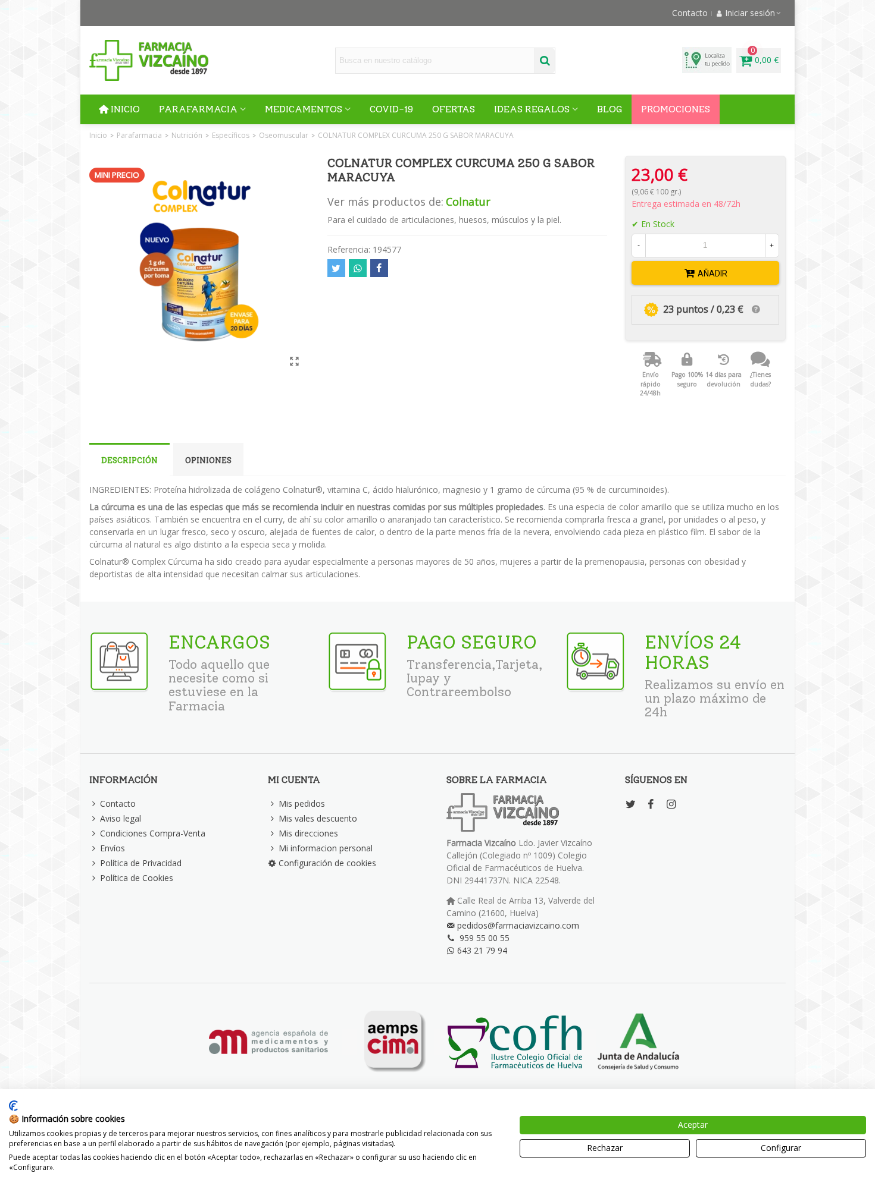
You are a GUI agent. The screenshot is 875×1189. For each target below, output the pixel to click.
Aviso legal (120, 818)
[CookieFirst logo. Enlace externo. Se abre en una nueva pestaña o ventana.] (13, 1105)
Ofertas (453, 109)
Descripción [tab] (129, 460)
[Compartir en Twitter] (336, 268)
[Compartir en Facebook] (379, 268)
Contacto (118, 803)
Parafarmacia (198, 109)
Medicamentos (303, 109)
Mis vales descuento (318, 818)
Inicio (125, 109)
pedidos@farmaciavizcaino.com (518, 925)
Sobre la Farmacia (496, 779)
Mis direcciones (308, 833)
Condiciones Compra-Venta (152, 833)
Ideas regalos (532, 109)
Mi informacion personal (326, 848)
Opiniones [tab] (208, 460)
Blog (609, 109)
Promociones (675, 109)
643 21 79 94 (482, 950)
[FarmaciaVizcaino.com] (148, 60)
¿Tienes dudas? (760, 379)
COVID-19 (391, 109)
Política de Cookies (136, 877)
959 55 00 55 (485, 937)
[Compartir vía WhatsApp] (358, 268)
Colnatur (468, 201)
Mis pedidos (302, 803)
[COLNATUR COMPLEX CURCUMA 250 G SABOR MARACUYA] (295, 361)
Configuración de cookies (327, 863)
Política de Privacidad (141, 863)
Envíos (112, 848)
